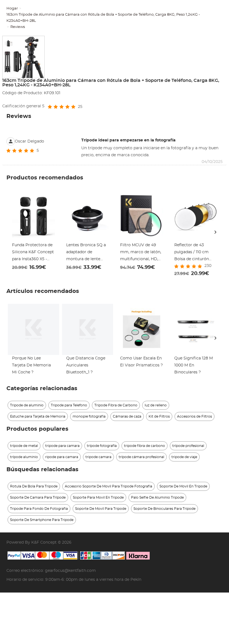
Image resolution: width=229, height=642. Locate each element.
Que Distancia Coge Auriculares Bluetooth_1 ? (85, 365)
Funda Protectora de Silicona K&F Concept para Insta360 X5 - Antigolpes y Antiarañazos (33, 253)
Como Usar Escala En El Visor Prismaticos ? (141, 361)
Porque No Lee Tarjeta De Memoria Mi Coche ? (31, 365)
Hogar (12, 8)
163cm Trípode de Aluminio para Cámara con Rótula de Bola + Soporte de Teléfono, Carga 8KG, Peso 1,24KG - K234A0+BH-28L (103, 18)
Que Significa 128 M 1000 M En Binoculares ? (193, 365)
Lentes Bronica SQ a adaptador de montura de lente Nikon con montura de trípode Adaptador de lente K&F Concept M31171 (87, 253)
